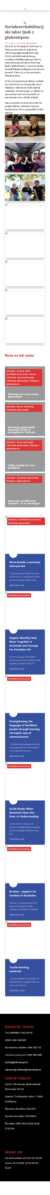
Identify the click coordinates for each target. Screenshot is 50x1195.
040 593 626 (34, 1054)
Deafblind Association (17, 374)
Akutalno (11, 371)
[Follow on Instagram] (21, 1140)
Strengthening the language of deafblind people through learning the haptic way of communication (24, 729)
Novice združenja (25, 406)
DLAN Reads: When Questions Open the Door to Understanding (24, 812)
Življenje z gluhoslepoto (18, 481)
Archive (20, 371)
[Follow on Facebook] (10, 1140)
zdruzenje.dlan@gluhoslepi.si (23, 1069)
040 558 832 (19, 1040)
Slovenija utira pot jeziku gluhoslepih (23, 395)
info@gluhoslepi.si (16, 1062)
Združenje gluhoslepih (27, 43)
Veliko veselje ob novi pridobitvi (21, 466)
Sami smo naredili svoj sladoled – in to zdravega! (24, 502)
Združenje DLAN (16, 585)
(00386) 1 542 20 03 (21, 1032)
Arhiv (27, 371)
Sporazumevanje (25, 377)
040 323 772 (34, 1047)
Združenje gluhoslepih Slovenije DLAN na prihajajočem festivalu (22, 430)
